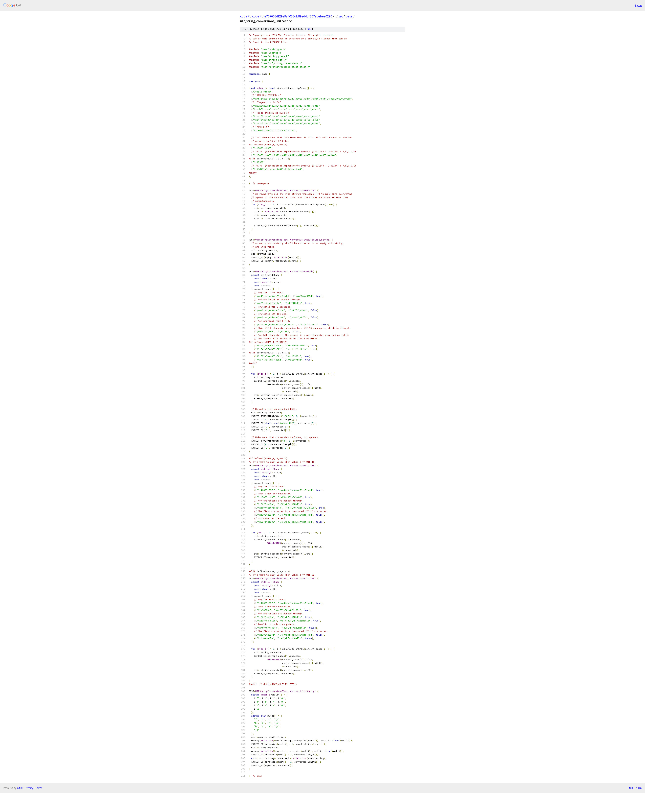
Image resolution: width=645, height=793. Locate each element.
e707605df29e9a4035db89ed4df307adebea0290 (298, 16)
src (340, 16)
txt (631, 787)
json (639, 787)
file (309, 29)
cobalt (244, 16)
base (349, 16)
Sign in (638, 5)
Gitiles (20, 787)
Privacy (29, 787)
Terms (38, 787)
